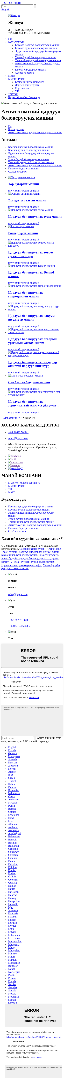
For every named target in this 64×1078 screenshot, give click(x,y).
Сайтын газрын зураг (31, 548)
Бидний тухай (16, 78)
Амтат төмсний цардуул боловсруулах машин (35, 132)
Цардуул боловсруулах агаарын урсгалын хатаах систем (32, 341)
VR (17, 91)
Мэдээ (11, 75)
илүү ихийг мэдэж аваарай (23, 190)
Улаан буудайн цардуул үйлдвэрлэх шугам (26, 551)
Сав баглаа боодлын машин (29, 382)
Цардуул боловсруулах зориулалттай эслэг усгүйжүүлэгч (33, 403)
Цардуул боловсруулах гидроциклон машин (25, 294)
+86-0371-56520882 (19, 625)
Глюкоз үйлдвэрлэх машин (30, 69)
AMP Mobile (54, 548)
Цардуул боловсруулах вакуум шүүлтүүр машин (31, 317)
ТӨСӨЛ (13, 94)
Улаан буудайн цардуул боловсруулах (30, 553)
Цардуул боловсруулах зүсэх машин (35, 216)
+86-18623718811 (11, 2)
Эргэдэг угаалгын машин (27, 200)
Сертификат (22, 88)
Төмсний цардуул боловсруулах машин (38, 60)
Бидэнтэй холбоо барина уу (24, 97)
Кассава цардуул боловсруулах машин (37, 44)
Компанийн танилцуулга (29, 81)
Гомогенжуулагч (48, 554)
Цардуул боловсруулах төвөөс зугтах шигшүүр (30, 254)
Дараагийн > (11, 417)
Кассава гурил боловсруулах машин (36, 48)
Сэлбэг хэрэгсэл (24, 72)
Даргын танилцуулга (27, 85)
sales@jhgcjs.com (18, 438)
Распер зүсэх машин (23, 233)
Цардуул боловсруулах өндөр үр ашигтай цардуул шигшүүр (32, 364)
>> (20, 417)
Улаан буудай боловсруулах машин (35, 57)
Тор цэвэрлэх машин (23, 184)
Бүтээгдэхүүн (16, 41)
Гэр (10, 38)
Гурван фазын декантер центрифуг (21, 565)
